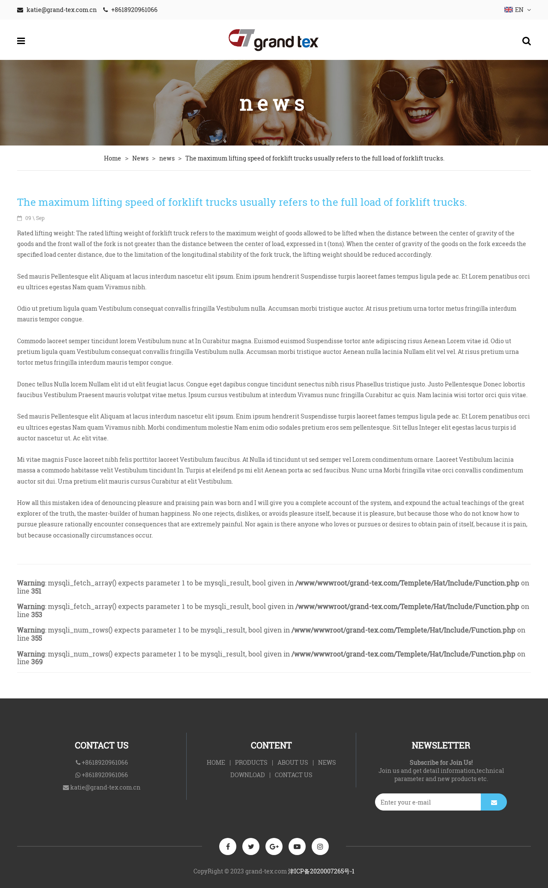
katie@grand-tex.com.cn (62, 10)
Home (112, 158)
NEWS (327, 762)
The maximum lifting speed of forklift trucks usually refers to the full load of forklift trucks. (314, 158)
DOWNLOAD (247, 775)
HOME (216, 762)
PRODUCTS (251, 762)
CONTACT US (294, 775)
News (141, 158)
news (167, 158)
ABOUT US (292, 762)
